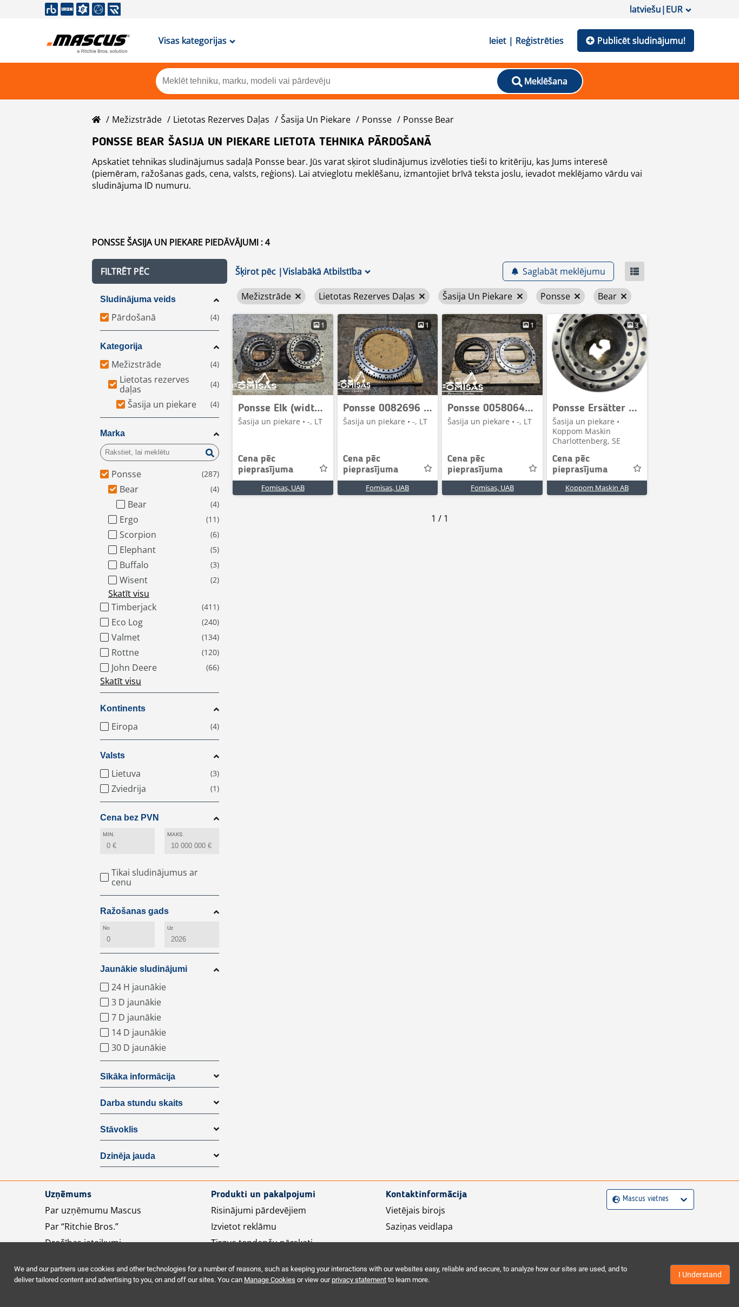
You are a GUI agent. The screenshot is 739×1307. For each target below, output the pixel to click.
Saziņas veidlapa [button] (419, 1226)
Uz (170, 928)
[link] (283, 354)
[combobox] (613, 1199)
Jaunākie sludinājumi (143, 968)
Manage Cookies (269, 1280)
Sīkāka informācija (137, 1076)
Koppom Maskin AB (597, 487)
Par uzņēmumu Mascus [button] (93, 1210)
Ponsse (377, 119)
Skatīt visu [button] (128, 593)
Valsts (112, 755)
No (106, 928)
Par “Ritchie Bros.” (81, 1226)
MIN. (109, 834)
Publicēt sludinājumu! (641, 40)
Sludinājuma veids (138, 299)
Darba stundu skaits (141, 1103)
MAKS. (175, 834)
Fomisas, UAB (283, 487)
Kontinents (123, 708)
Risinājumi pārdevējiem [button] (258, 1210)
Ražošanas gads (134, 911)
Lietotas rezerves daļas (221, 119)
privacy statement (359, 1280)
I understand (700, 1274)
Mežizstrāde (137, 119)
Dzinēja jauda (127, 1156)
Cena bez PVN (129, 817)
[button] (159, 271)
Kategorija (121, 346)
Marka (112, 433)
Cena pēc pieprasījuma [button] (265, 464)
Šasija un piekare (316, 119)
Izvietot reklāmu (243, 1226)
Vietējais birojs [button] (415, 1210)
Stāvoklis (119, 1129)
